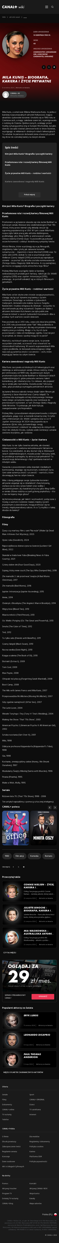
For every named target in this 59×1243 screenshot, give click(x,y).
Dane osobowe (8, 1161)
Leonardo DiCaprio (37, 1034)
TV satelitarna (35, 1109)
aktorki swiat (14, 17)
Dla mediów (34, 1136)
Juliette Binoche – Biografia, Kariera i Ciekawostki (37, 910)
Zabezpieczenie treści (11, 1146)
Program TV (7, 1193)
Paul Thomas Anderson (32, 1056)
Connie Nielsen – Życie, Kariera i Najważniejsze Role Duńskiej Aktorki (39, 889)
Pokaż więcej (29, 194)
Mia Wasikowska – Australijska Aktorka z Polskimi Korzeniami (39, 933)
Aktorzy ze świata (45, 1025)
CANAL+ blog (7, 1203)
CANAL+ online (8, 1109)
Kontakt (33, 1183)
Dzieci (32, 1104)
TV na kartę (6, 1114)
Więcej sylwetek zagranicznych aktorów (23, 1072)
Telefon (5, 1119)
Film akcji (20, 856)
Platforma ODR (36, 1156)
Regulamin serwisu (9, 1151)
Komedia (34, 856)
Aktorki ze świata (23, 88)
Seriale (5, 1094)
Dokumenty (7, 1104)
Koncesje (6, 1156)
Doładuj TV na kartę (10, 1198)
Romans (48, 856)
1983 (7, 856)
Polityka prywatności (38, 1161)
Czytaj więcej (9, 952)
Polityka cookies (36, 1146)
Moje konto (35, 1193)
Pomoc (5, 1183)
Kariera (32, 1151)
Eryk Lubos (31, 1015)
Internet (33, 1114)
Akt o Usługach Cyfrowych (13, 1166)
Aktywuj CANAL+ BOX (38, 1188)
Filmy (4, 1099)
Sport (32, 1094)
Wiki (4, 17)
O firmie (5, 1136)
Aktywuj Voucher (9, 1188)
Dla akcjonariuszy (9, 1141)
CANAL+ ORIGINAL (37, 1099)
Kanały (32, 1198)
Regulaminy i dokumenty (40, 1141)
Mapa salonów (36, 1203)
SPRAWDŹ (43, 996)
